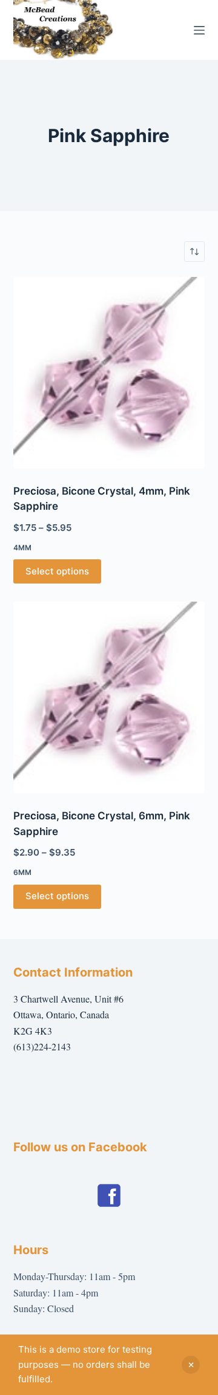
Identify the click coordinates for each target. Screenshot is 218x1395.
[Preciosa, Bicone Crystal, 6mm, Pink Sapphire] (109, 697)
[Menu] (199, 30)
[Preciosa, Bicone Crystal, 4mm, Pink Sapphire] (109, 373)
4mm (22, 547)
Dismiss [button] (191, 1365)
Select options (57, 571)
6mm (22, 872)
